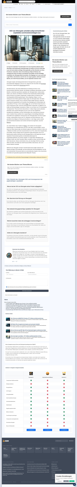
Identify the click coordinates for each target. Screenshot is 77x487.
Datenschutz (54, 466)
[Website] (14, 261)
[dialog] (65, 478)
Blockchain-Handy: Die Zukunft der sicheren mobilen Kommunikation (63, 121)
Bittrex (25, 125)
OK (71, 481)
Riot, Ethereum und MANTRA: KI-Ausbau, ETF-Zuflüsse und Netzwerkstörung (27, 318)
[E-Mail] (16, 261)
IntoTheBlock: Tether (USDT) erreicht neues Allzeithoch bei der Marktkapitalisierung (14, 465)
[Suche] (33, 1)
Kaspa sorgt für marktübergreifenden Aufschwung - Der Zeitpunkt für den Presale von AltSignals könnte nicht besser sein (64, 129)
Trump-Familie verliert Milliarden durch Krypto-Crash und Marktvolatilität (21, 303)
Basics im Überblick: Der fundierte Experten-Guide (36, 468)
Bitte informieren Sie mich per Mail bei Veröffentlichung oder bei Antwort (21, 286)
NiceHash (64, 377)
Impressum (54, 464)
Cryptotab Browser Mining (47, 377)
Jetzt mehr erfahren (66, 16)
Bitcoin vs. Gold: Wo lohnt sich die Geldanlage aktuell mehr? (18, 308)
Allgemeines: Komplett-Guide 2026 (9, 471)
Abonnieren (71, 440)
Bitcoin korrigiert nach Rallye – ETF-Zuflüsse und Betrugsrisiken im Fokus (26, 336)
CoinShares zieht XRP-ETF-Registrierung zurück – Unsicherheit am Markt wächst (23, 306)
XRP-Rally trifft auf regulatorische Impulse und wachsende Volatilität (25, 324)
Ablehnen (66, 481)
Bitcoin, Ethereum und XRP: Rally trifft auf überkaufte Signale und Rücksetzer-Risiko (28, 330)
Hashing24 (31, 377)
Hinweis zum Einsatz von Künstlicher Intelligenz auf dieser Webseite (18, 265)
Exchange (43, 83)
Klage (27, 103)
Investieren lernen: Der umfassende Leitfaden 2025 (37, 464)
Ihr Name (7, 272)
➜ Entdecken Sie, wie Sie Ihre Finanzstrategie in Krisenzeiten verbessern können (26, 157)
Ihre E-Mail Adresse (31, 272)
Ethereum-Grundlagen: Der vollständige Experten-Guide (13, 469)
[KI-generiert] (31, 372)
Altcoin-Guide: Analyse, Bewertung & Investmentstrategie (38, 466)
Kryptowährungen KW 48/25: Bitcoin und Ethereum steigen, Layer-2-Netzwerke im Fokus (24, 309)
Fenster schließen (69, 119)
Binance (9, 122)
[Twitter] (13, 261)
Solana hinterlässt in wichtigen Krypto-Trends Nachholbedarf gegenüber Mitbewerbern (24, 307)
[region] (38, 401)
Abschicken (69, 116)
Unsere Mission (55, 468)
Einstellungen (60, 481)
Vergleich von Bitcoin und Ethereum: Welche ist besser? (13, 467)
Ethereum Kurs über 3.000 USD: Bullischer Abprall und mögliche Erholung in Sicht (23, 304)
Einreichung (22, 85)
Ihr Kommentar (8, 278)
